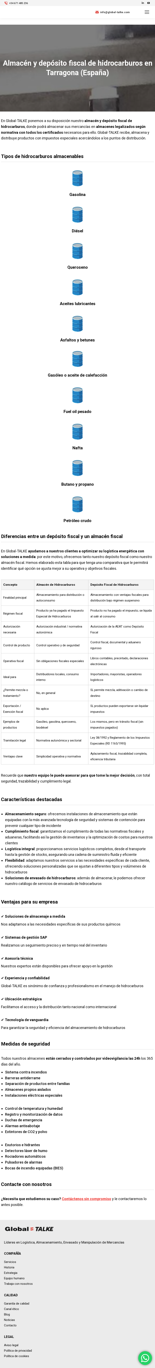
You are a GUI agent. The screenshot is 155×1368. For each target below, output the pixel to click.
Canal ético (11, 1309)
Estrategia (10, 1273)
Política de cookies (16, 1356)
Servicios (10, 1262)
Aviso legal (11, 1345)
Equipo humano (14, 1278)
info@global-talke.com (115, 12)
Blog (7, 1314)
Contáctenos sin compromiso (86, 1199)
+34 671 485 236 (18, 3)
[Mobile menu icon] (147, 12)
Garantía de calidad (16, 1303)
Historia (9, 1267)
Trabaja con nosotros (18, 1284)
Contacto (10, 1325)
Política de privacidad (18, 1350)
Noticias (9, 1320)
